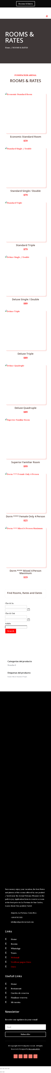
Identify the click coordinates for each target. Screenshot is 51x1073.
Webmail (15, 957)
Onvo (13, 966)
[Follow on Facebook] (16, 1056)
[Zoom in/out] (1, 1068)
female (10, 677)
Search (10, 631)
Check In (9, 603)
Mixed (14, 677)
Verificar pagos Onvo (21, 962)
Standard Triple (22, 677)
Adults (8, 623)
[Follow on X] (21, 1056)
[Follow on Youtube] (35, 1056)
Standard (12, 665)
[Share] (6, 1068)
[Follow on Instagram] (30, 1056)
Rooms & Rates (25, 3)
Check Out (10, 613)
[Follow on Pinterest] (25, 1056)
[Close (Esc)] (8, 1068)
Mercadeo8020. (34, 1049)
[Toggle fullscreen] (3, 1068)
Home (7, 47)
